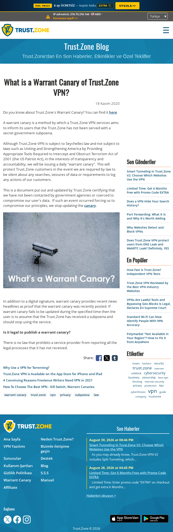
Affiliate (10, 487)
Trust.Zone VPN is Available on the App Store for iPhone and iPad (52, 374)
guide (162, 392)
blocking (137, 381)
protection (151, 385)
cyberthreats (138, 392)
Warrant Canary (17, 480)
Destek (47, 458)
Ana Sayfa (12, 439)
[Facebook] (100, 357)
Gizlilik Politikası (18, 472)
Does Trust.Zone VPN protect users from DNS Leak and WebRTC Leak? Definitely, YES (148, 244)
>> (65, 18)
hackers (146, 363)
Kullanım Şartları (18, 465)
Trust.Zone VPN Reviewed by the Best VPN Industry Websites (147, 287)
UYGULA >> (127, 6)
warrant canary (15, 395)
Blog (44, 465)
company (140, 396)
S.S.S (45, 472)
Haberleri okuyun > (101, 495)
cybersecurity (154, 373)
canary (90, 205)
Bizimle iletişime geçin (55, 449)
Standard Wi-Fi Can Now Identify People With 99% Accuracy (145, 321)
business (133, 377)
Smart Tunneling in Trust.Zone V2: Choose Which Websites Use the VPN (149, 175)
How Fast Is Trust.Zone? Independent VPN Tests (144, 272)
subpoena (82, 395)
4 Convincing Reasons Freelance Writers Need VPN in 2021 (48, 380)
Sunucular (12, 458)
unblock (136, 373)
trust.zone (38, 395)
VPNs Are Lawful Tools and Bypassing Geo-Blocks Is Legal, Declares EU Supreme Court (149, 304)
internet (159, 368)
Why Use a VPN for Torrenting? (26, 368)
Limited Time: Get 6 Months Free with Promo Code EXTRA (148, 190)
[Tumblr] (116, 357)
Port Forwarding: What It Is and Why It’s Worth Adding (146, 216)
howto (136, 363)
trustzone (155, 396)
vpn (53, 395)
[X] (108, 357)
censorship (149, 377)
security (159, 363)
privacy (65, 395)
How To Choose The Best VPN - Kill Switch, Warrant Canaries (48, 387)
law (96, 395)
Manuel (47, 480)
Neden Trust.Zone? (57, 439)
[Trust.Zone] (26, 30)
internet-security (154, 381)
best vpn (163, 377)
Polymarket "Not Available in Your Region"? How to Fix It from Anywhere (148, 338)
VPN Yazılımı (14, 446)
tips (161, 385)
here (113, 112)
